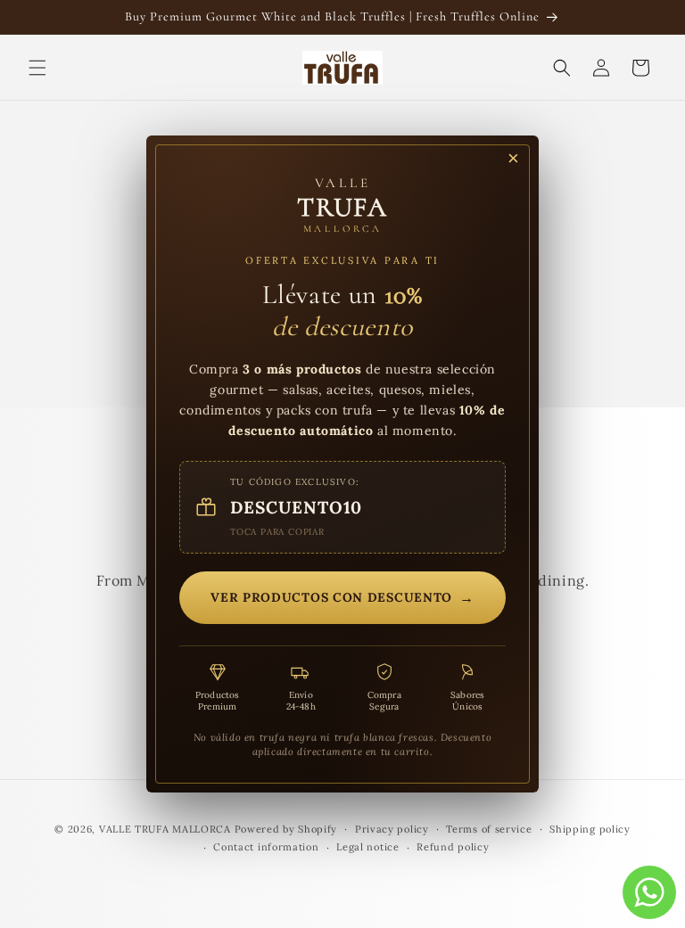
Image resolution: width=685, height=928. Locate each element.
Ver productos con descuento (342, 597)
